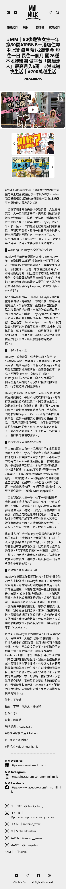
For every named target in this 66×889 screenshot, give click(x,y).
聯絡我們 (11, 27)
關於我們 (54, 27)
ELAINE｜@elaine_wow (25, 824)
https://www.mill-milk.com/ (28, 765)
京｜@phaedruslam (23, 831)
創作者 (40, 27)
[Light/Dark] (8, 12)
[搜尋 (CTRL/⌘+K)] (57, 12)
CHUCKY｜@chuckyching (26, 806)
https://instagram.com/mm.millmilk (34, 776)
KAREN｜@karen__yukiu (26, 838)
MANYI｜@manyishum (25, 845)
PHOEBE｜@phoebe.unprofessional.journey (32, 815)
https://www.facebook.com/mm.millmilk (35, 789)
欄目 (26, 27)
